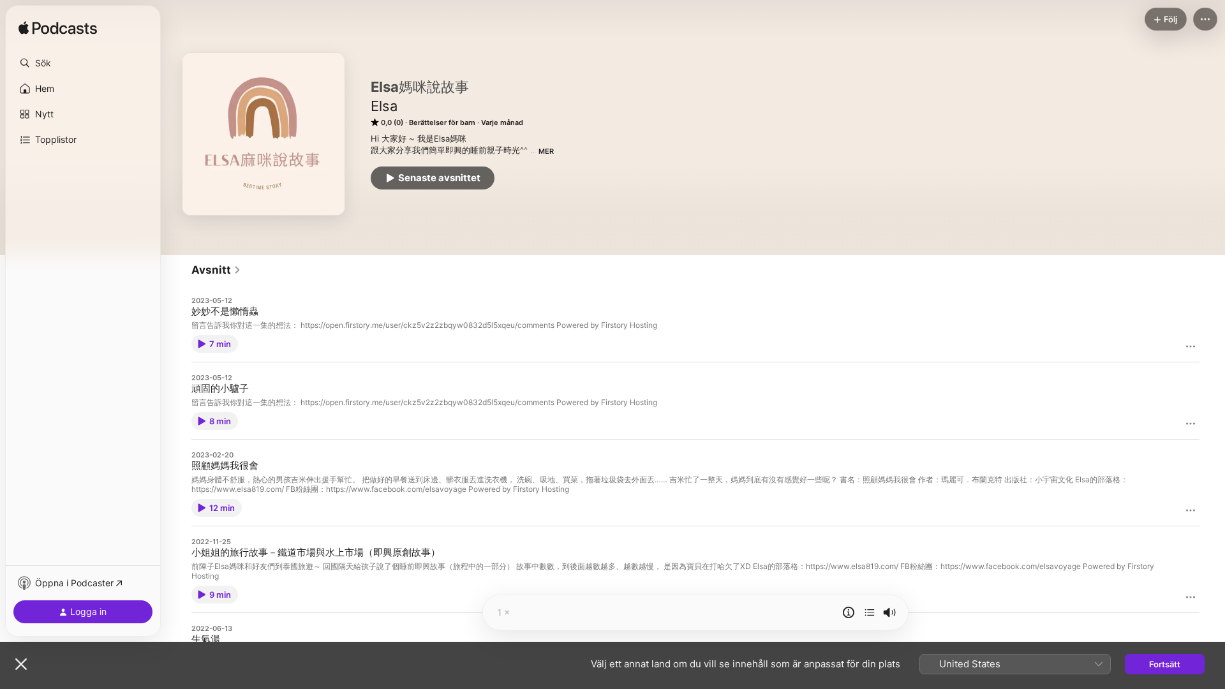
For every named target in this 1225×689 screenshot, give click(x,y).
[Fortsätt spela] (869, 612)
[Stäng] (21, 664)
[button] (83, 63)
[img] (58, 28)
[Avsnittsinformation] (848, 612)
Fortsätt (1164, 664)
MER (546, 151)
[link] (216, 270)
